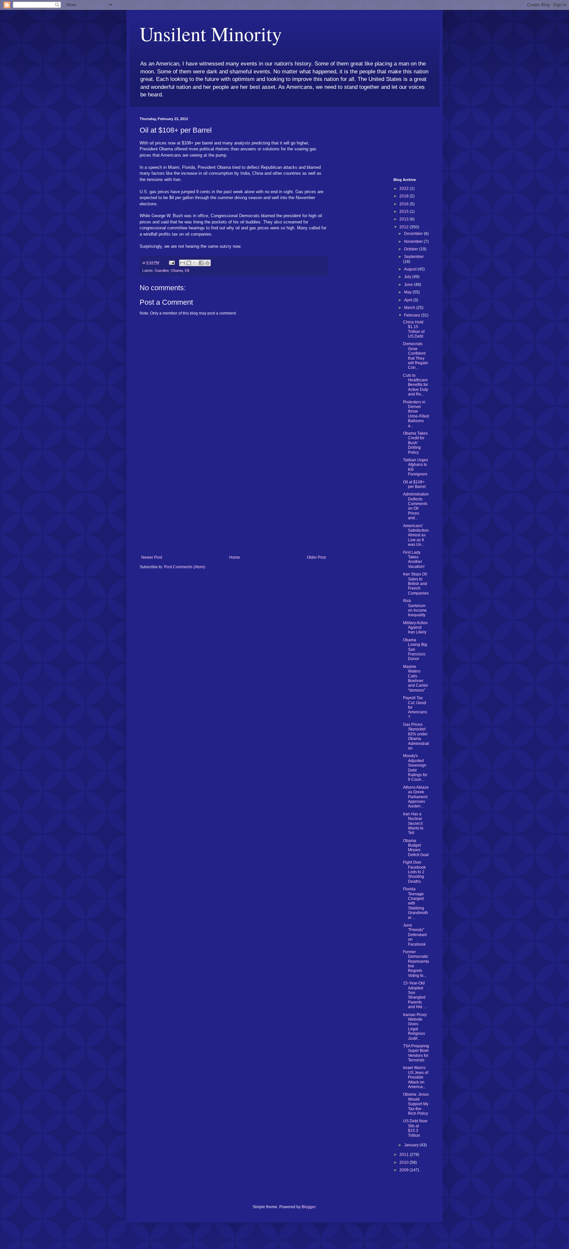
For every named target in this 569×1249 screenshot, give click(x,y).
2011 (404, 1154)
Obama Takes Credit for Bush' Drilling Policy (415, 443)
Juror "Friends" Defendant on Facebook (415, 935)
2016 (404, 204)
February (412, 315)
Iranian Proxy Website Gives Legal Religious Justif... (415, 1026)
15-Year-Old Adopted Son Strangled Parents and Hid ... (414, 995)
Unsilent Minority (211, 33)
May (408, 292)
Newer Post (151, 557)
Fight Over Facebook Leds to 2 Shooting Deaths (414, 872)
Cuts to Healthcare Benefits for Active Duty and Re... (415, 385)
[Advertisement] (233, 506)
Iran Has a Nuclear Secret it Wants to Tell (413, 823)
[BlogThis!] (188, 263)
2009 (404, 1170)
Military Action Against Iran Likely (415, 628)
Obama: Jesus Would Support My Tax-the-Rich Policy (416, 1104)
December (414, 233)
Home (234, 557)
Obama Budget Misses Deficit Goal (416, 847)
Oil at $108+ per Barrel (414, 484)
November (414, 241)
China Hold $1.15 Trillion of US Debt (413, 329)
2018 (404, 196)
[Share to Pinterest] (207, 263)
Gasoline (162, 270)
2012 (404, 227)
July (408, 276)
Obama (177, 270)
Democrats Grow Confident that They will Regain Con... (415, 356)
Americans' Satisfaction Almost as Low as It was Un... (416, 535)
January (412, 1145)
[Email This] (182, 263)
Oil (187, 270)
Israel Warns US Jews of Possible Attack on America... (415, 1077)
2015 (404, 211)
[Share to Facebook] (201, 263)
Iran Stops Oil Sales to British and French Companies (416, 584)
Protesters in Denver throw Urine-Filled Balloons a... (416, 414)
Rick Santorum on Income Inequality (415, 608)
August (411, 269)
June (409, 284)
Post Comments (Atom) (184, 567)
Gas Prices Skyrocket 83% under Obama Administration (416, 736)
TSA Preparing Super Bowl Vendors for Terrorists (416, 1053)
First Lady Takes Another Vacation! (413, 559)
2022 (404, 188)
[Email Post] (171, 263)
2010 (404, 1162)
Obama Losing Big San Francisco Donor (415, 649)
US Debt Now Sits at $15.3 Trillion (415, 1128)
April (408, 300)
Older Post (316, 557)
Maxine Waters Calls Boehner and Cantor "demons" (415, 678)
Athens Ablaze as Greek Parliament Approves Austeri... (416, 797)
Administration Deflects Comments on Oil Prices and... (416, 506)
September (414, 256)
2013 (404, 219)
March (410, 307)
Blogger (308, 1207)
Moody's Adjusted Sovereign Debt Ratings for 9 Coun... (415, 767)
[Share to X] (195, 263)
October (411, 249)
